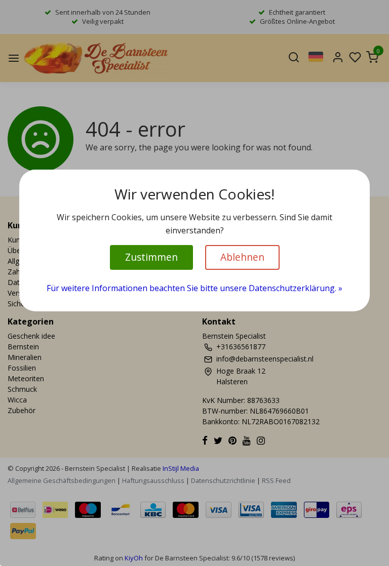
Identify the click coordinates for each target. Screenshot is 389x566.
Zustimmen (151, 257)
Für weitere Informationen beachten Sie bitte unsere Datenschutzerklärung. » (194, 288)
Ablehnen (242, 257)
